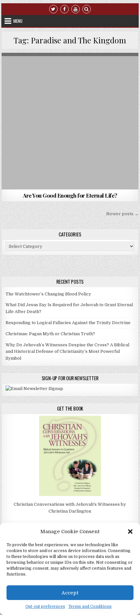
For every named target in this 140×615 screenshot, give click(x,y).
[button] (130, 531)
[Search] (86, 8)
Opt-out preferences (45, 606)
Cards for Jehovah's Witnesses (57, 68)
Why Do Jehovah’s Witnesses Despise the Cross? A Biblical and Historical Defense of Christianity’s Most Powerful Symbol (67, 351)
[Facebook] (64, 8)
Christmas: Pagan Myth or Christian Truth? (50, 333)
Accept (70, 593)
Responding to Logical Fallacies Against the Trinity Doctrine (68, 322)
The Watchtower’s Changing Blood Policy (48, 294)
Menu (17, 21)
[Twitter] (53, 8)
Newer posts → (122, 213)
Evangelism (102, 68)
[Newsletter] (34, 388)
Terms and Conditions (90, 606)
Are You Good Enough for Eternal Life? (70, 195)
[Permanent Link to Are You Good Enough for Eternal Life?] (70, 121)
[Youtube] (75, 8)
